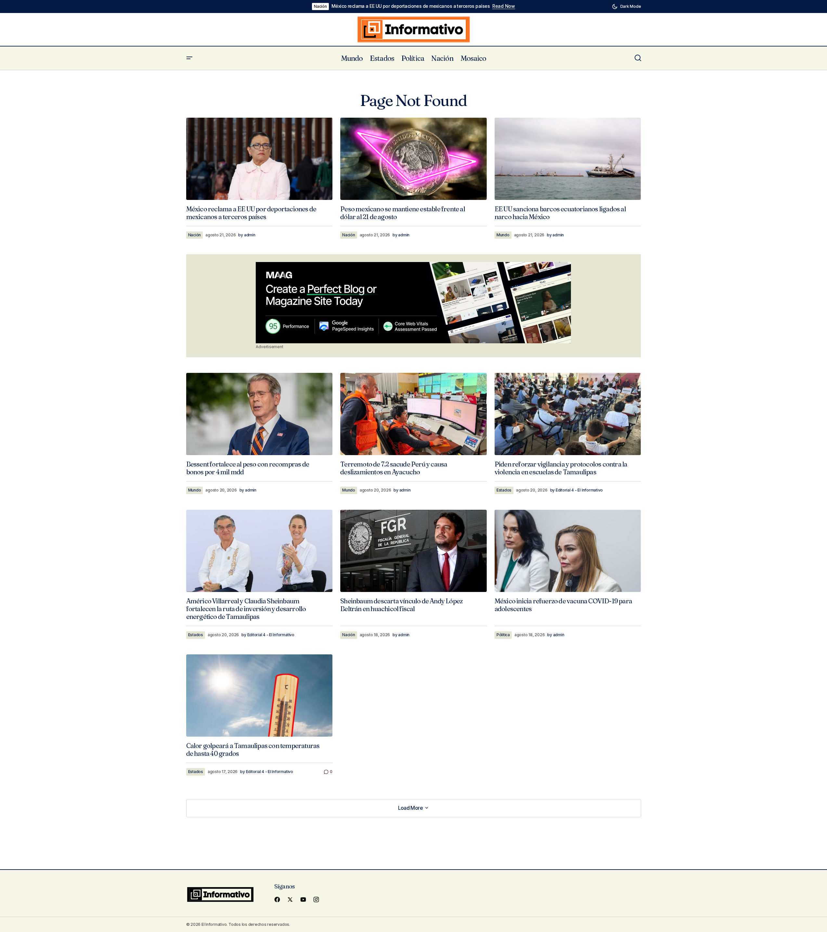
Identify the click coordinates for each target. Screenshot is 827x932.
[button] (626, 6)
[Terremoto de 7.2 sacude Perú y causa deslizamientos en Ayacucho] (413, 414)
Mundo (503, 234)
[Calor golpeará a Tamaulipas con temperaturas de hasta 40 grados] (259, 695)
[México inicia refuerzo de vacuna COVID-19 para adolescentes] (568, 551)
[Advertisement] (413, 302)
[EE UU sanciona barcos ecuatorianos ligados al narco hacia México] (568, 159)
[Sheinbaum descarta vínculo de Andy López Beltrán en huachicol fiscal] (413, 551)
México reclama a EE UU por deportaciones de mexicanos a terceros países (410, 6)
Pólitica (503, 634)
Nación (320, 6)
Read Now (503, 6)
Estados (504, 490)
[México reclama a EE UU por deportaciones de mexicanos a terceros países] (259, 159)
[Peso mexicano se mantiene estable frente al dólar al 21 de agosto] (413, 159)
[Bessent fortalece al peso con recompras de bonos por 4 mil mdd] (259, 414)
